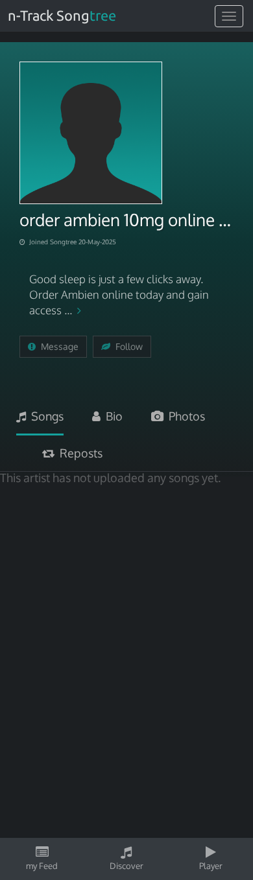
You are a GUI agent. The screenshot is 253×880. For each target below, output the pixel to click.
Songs (45, 416)
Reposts (78, 453)
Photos (184, 416)
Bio (112, 416)
